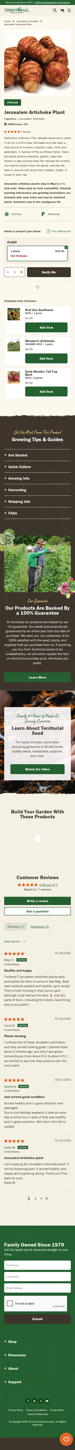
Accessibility (57, 1410)
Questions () (39, 926)
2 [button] (35, 1198)
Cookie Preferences (37, 1414)
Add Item (46, 327)
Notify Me (49, 272)
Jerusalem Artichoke (27, 21)
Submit (37, 1319)
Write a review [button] (37, 901)
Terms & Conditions (36, 1410)
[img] (14, 954)
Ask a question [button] (37, 911)
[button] (12, 131)
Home (7, 21)
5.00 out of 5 (48, 885)
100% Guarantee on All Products (52, 2)
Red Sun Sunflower (39, 310)
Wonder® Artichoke (40, 341)
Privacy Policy (16, 1410)
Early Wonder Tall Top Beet (41, 373)
